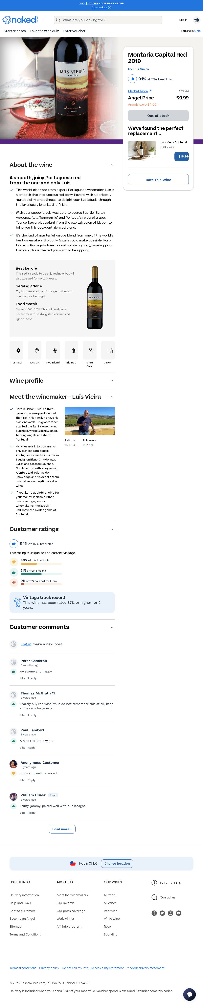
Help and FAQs (170, 883)
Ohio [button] (197, 31)
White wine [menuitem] (112, 918)
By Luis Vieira (138, 69)
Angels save (142, 104)
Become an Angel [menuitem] (22, 918)
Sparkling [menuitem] (111, 934)
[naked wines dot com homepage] (20, 20)
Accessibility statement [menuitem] (107, 967)
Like (22, 678)
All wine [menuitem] (109, 895)
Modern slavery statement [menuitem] (145, 967)
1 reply (32, 678)
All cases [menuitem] (110, 902)
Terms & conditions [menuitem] (23, 967)
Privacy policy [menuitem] (49, 967)
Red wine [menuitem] (110, 910)
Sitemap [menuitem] (16, 926)
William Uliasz (33, 795)
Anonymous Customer (40, 762)
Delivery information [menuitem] (24, 895)
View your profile (13, 644)
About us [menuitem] (65, 881)
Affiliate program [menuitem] (69, 926)
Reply (31, 747)
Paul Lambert (32, 730)
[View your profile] (13, 662)
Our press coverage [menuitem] (71, 910)
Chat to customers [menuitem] (22, 910)
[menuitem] (15, 31)
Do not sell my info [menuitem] (75, 967)
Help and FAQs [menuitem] (20, 902)
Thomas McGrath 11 (38, 693)
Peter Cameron (34, 661)
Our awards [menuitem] (65, 902)
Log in (183, 20)
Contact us (100, 7)
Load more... (62, 829)
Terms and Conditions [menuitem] (25, 934)
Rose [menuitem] (107, 926)
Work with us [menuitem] (66, 918)
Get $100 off (88, 3)
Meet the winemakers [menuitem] (72, 895)
